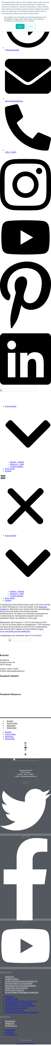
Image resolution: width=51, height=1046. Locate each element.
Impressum (11, 725)
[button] (25, 503)
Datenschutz (11, 728)
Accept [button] (20, 26)
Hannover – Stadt (17, 464)
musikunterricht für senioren (18, 983)
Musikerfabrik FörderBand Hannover (21, 992)
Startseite (9, 977)
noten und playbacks (14, 990)
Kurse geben (10, 469)
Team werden (12, 723)
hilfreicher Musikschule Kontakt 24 (21, 981)
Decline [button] (30, 26)
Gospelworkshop (16, 466)
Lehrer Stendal (12, 979)
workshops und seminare (16, 988)
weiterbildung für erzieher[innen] (20, 986)
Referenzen (10, 1021)
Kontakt (8, 471)
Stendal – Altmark (17, 462)
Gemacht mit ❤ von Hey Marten (25, 1043)
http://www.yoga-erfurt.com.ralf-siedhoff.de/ (22, 630)
